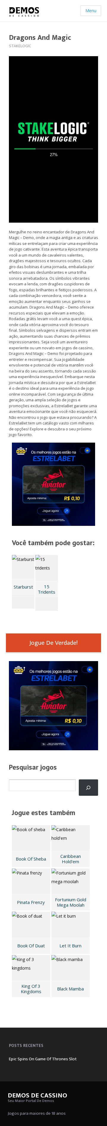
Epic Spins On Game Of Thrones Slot (43, 1059)
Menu (90, 10)
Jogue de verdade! (53, 643)
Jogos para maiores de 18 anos (37, 1113)
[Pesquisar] (88, 787)
